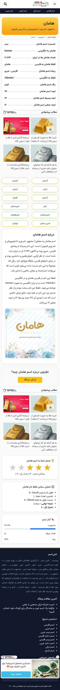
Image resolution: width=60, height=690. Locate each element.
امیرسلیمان (45, 215)
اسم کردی (23, 11)
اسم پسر (41, 37)
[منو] (55, 4)
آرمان (45, 189)
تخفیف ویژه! (16, 674)
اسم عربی (9, 11)
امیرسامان (15, 206)
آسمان (45, 198)
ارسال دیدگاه (30, 380)
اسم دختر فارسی (46, 636)
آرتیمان (15, 180)
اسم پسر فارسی (46, 640)
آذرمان (45, 180)
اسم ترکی (36, 11)
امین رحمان (45, 223)
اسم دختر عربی (47, 643)
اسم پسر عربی (47, 632)
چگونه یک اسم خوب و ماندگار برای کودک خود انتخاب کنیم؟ (28, 610)
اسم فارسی (50, 11)
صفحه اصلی (51, 37)
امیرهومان (15, 215)
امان (45, 206)
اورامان (15, 223)
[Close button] (57, 657)
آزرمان (15, 189)
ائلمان (15, 198)
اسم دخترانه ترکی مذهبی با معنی (38, 605)
